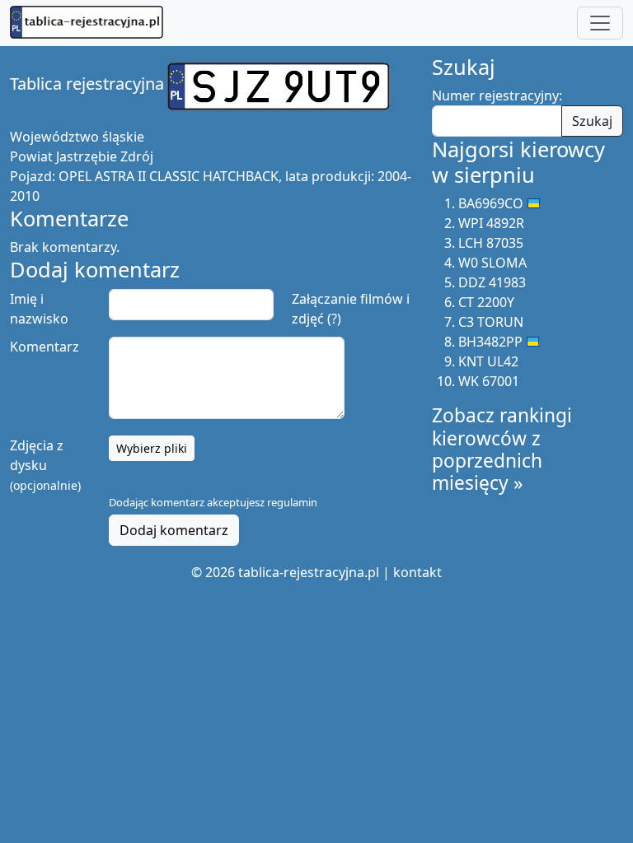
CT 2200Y (486, 302)
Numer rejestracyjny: (497, 95)
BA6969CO (490, 203)
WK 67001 (488, 381)
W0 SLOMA (492, 263)
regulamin (292, 502)
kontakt (417, 572)
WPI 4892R (491, 223)
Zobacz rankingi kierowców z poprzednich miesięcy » (502, 449)
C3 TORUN (490, 322)
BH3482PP (490, 342)
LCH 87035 (490, 243)
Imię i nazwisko (39, 309)
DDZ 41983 (492, 282)
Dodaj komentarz (174, 530)
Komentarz (44, 347)
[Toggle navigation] (600, 23)
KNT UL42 (488, 361)
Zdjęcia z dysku (45, 464)
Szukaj (592, 121)
